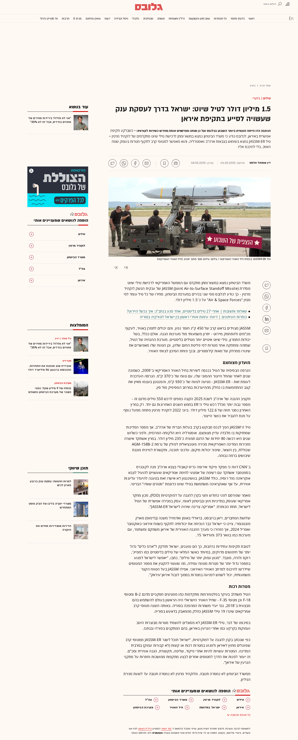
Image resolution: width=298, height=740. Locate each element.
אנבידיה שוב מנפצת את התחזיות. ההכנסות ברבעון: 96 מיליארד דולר (49, 368)
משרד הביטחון (177, 700)
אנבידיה (66, 360)
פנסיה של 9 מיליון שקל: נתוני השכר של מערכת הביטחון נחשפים (49, 390)
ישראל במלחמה (209, 707)
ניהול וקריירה (121, 18)
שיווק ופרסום (93, 18)
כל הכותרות (220, 18)
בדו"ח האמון (145, 728)
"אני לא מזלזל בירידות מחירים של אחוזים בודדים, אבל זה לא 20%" (49, 120)
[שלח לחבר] (267, 331)
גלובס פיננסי (237, 18)
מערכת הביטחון (143, 707)
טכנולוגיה (148, 18)
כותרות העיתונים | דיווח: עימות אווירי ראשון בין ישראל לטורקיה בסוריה (193, 316)
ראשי (251, 18)
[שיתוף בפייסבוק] (135, 163)
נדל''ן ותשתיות (177, 18)
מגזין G (77, 18)
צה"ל (148, 700)
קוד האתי (166, 728)
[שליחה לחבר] (147, 163)
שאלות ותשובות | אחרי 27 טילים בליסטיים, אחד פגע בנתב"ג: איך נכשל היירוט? (187, 311)
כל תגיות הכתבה (240, 715)
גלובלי (135, 18)
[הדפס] (176, 163)
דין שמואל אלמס (260, 162)
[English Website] (291, 18)
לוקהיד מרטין (212, 700)
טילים (267, 98)
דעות (107, 18)
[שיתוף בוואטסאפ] (124, 163)
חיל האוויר (176, 707)
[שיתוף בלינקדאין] (267, 319)
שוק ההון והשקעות (199, 18)
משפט (161, 18)
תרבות (65, 18)
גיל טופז (66, 338)
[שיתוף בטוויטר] (112, 163)
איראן (240, 707)
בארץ (252, 85)
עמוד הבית (265, 85)
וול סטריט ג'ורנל (49, 18)
